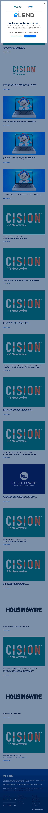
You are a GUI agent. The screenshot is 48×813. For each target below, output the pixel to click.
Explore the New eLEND (16, 36)
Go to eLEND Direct (30, 36)
